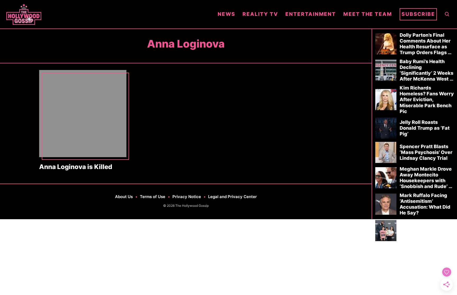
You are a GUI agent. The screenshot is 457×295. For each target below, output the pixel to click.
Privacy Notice (186, 196)
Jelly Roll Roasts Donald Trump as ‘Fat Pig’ (425, 128)
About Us (124, 196)
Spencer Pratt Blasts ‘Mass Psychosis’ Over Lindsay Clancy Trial (426, 152)
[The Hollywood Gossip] (108, 14)
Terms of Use (152, 196)
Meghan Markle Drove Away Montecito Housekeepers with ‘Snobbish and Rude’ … (426, 177)
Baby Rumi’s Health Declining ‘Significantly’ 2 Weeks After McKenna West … (426, 70)
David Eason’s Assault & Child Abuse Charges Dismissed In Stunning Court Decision (427, 230)
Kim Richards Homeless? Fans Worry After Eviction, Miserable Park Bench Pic (427, 99)
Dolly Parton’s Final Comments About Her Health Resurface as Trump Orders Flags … (425, 43)
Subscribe (418, 14)
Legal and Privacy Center (232, 196)
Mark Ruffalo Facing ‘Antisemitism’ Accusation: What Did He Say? (425, 204)
